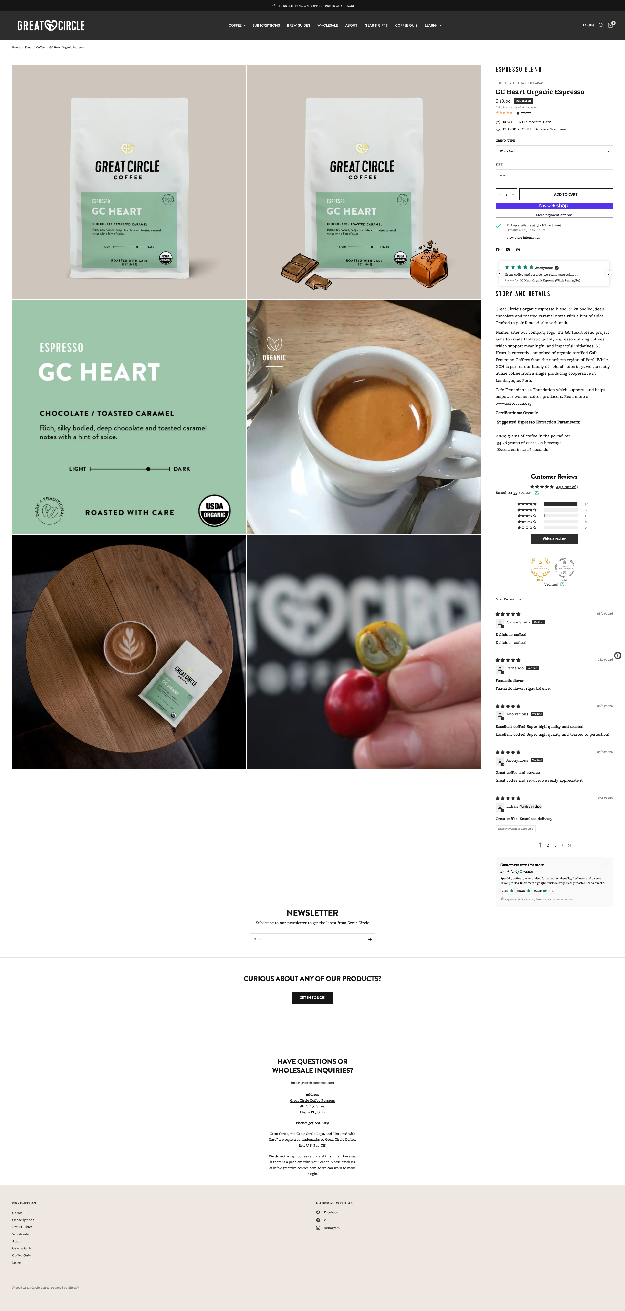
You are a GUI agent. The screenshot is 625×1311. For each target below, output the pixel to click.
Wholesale (327, 25)
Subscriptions (266, 25)
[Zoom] (236, 74)
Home (16, 47)
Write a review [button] (554, 539)
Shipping (501, 107)
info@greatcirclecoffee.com (312, 1082)
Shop (28, 47)
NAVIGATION (24, 1202)
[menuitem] (237, 25)
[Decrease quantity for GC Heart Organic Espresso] (499, 194)
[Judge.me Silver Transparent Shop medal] (564, 568)
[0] (609, 25)
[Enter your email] (370, 939)
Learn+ (431, 25)
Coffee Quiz (406, 25)
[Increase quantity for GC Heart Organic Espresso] (513, 194)
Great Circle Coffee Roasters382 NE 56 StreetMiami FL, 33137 (312, 1106)
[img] (508, 614)
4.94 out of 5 (567, 486)
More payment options (554, 215)
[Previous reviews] (500, 274)
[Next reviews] (608, 274)
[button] (557, 273)
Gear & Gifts (376, 25)
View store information (523, 237)
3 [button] (555, 845)
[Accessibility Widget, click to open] (617, 655)
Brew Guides (298, 25)
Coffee (235, 25)
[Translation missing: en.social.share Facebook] (498, 249)
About (351, 25)
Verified (551, 584)
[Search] (601, 25)
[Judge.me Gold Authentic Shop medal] (540, 568)
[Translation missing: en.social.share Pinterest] (519, 249)
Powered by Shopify (65, 1287)
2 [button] (548, 845)
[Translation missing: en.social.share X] (509, 249)
